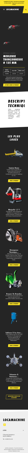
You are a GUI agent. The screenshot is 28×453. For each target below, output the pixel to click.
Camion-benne (14, 168)
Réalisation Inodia (16, 451)
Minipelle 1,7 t (14, 210)
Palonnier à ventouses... (14, 376)
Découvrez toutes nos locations (14, 396)
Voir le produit (14, 180)
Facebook (4, 424)
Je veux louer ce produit (12, 85)
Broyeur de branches (14, 294)
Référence (6, 53)
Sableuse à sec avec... (14, 333)
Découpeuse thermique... (14, 251)
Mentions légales (7, 449)
